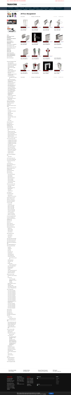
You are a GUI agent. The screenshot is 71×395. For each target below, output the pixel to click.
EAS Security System (39, 9)
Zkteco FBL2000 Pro (57, 58)
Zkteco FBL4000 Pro (35, 58)
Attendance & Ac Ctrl (28, 7)
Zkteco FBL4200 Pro (24, 58)
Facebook (57, 378)
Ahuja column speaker (10, 52)
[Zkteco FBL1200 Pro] (25, 66)
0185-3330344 (30, 381)
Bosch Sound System (10, 57)
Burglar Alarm (52, 7)
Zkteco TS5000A (46, 73)
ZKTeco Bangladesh (24, 43)
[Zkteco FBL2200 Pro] (48, 52)
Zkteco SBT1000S (35, 44)
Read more (25, 31)
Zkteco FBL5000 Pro (57, 44)
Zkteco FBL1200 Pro (24, 73)
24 (62, 16)
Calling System (51, 9)
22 (59, 16)
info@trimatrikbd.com (60, 0)
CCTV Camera (10, 7)
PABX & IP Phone (36, 7)
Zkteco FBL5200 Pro (46, 44)
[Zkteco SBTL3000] (48, 23)
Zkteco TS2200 (56, 73)
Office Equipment (31, 9)
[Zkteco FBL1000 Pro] (37, 66)
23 (60, 16)
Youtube (57, 383)
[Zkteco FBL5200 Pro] (48, 37)
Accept (51, 393)
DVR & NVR (22, 7)
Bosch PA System (9, 56)
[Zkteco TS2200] (59, 66)
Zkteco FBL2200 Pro (46, 58)
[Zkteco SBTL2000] (25, 37)
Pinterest (57, 382)
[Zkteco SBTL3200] (37, 23)
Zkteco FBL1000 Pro (35, 73)
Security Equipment (59, 7)
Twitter (57, 379)
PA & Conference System (44, 7)
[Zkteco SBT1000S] (37, 37)
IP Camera (16, 7)
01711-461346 (30, 378)
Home (8, 11)
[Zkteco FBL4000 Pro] (37, 52)
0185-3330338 (30, 382)
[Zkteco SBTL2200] (59, 23)
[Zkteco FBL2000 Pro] (59, 52)
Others (46, 9)
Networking (25, 9)
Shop (10, 11)
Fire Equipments (19, 9)
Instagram (57, 381)
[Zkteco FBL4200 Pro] (25, 52)
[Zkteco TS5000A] (48, 66)
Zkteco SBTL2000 (24, 44)
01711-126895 (30, 379)
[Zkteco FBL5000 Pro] (59, 37)
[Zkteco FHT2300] (25, 23)
